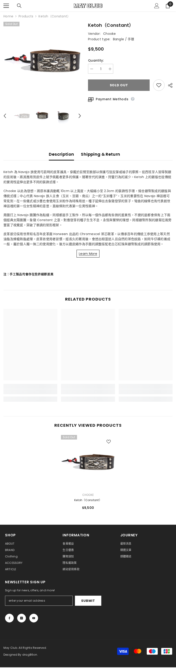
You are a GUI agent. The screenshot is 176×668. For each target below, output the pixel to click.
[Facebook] (9, 618)
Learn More (88, 253)
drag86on (29, 655)
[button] (4, 115)
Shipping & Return (100, 154)
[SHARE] (169, 85)
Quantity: (96, 60)
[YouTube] (33, 618)
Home (8, 16)
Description (61, 154)
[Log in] (156, 5)
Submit (88, 600)
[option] (42, 60)
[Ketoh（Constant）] (88, 462)
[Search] (19, 5)
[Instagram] (21, 618)
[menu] (6, 5)
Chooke (109, 33)
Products (26, 16)
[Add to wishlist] (159, 85)
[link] (30, 391)
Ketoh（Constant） (88, 500)
